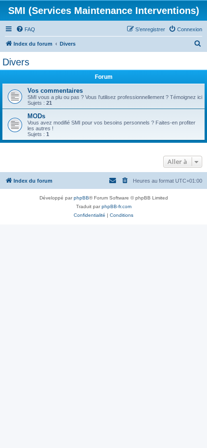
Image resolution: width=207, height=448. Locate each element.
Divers (15, 62)
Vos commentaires (55, 90)
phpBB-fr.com (116, 206)
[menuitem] (25, 29)
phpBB (81, 197)
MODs (36, 116)
